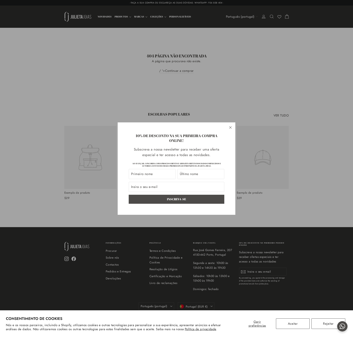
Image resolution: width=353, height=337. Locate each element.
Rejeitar (328, 323)
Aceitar (293, 323)
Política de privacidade (200, 329)
